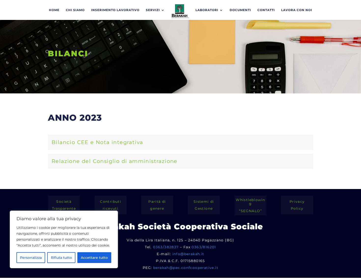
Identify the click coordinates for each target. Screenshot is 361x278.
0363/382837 (166, 247)
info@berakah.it (188, 254)
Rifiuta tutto (61, 257)
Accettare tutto (94, 257)
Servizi (153, 10)
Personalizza (31, 257)
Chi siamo (75, 10)
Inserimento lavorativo (115, 10)
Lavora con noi (296, 10)
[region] (64, 239)
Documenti (240, 10)
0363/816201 (204, 247)
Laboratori (206, 10)
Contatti (266, 10)
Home (54, 10)
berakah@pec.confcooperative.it (185, 267)
